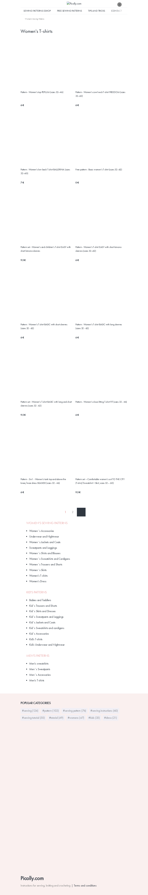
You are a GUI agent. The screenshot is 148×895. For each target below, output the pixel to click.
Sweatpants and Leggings (43, 547)
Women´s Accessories (41, 531)
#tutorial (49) (56, 717)
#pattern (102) (50, 710)
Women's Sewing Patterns (46, 523)
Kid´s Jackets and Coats (42, 622)
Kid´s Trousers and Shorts (43, 605)
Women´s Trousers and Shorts (45, 564)
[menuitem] (32, 19)
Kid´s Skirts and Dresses (42, 611)
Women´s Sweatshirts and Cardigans (49, 558)
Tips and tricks (96, 10)
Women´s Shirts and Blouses (44, 553)
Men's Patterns (37, 656)
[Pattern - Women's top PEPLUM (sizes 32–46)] (47, 40)
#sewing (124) (30, 710)
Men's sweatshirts (39, 663)
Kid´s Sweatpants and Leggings (46, 616)
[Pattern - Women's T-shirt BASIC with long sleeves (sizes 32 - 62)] (101, 270)
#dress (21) (110, 717)
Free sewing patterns (69, 10)
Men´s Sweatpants (39, 669)
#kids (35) (94, 717)
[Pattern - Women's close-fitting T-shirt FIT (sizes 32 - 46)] (101, 348)
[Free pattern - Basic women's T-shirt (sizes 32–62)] (101, 117)
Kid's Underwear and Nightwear (47, 644)
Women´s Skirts (38, 570)
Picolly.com (32, 878)
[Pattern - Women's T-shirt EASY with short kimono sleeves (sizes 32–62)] (101, 195)
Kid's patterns (36, 592)
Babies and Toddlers (40, 600)
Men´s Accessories (40, 674)
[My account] (125, 4)
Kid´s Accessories (39, 633)
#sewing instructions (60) (104, 710)
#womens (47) (76, 717)
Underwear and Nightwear (44, 536)
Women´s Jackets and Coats (44, 542)
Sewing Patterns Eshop (37, 10)
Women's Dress (37, 581)
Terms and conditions (85, 885)
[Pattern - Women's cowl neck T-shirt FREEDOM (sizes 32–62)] (101, 40)
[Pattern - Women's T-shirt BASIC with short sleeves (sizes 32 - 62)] (47, 270)
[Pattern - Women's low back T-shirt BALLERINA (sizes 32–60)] (47, 117)
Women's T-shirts (38, 575)
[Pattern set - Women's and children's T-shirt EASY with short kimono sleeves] (47, 195)
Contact (116, 10)
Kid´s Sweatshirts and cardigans (46, 628)
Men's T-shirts (36, 680)
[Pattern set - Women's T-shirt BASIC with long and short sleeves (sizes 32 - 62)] (47, 348)
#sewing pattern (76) (74, 710)
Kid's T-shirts (35, 639)
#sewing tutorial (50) (33, 717)
